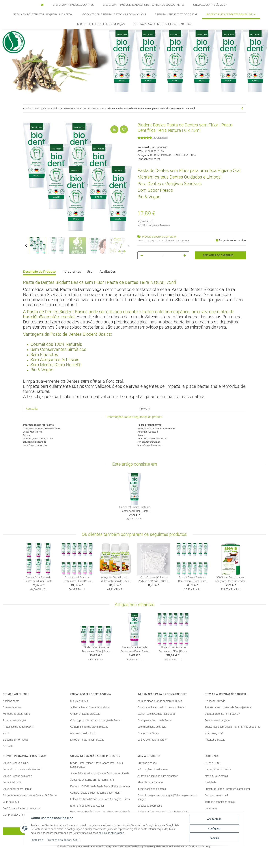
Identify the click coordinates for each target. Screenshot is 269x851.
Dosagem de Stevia (148, 733)
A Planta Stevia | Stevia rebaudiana (90, 707)
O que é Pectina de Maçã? (17, 775)
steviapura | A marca (216, 775)
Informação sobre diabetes (152, 769)
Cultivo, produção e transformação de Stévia (95, 720)
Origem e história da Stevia (85, 713)
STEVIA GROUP (213, 762)
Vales (6, 733)
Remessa (164, 225)
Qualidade (210, 782)
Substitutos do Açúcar (217, 720)
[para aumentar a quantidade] (185, 255)
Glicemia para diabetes (150, 782)
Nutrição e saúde (147, 762)
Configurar (214, 828)
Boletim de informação (16, 739)
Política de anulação (14, 720)
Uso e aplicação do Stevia (151, 726)
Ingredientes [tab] (71, 271)
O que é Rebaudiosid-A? (16, 762)
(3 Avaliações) (161, 137)
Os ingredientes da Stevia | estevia (89, 726)
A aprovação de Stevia (83, 733)
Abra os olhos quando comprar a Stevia (159, 701)
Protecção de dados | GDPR (63, 839)
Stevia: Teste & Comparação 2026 (156, 713)
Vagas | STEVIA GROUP (218, 769)
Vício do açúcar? (214, 733)
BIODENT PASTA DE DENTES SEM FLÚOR (173, 155)
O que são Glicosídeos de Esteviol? (22, 769)
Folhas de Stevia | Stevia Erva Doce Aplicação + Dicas (100, 799)
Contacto (8, 746)
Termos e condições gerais (220, 801)
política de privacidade (111, 832)
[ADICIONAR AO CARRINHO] (26, 120)
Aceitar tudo (214, 819)
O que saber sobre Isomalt (17, 788)
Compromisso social (216, 795)
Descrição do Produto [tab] (39, 271)
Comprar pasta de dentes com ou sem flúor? (95, 792)
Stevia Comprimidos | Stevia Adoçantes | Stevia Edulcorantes (96, 764)
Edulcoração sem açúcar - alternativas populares (232, 726)
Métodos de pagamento (16, 713)
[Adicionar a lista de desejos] (124, 129)
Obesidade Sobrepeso (149, 805)
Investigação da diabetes (151, 788)
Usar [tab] (90, 271)
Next (129, 245)
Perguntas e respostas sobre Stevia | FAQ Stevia (30, 795)
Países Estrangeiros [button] (180, 240)
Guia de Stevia (11, 801)
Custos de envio (12, 707)
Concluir (214, 838)
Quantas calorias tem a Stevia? (222, 713)
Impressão (37, 839)
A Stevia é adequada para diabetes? (157, 775)
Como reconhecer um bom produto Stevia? (161, 707)
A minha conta (11, 701)
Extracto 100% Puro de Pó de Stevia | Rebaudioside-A (100, 786)
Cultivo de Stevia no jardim (152, 739)
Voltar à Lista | (33, 108)
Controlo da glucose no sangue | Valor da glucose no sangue (167, 797)
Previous (26, 245)
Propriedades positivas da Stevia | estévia (228, 707)
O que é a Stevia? (79, 701)
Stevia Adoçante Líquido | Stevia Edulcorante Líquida (99, 773)
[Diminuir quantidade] (142, 255)
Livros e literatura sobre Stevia (87, 739)
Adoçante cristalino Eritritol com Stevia (92, 779)
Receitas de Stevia (215, 739)
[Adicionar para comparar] (114, 129)
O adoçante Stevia (215, 701)
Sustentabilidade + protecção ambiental (227, 788)
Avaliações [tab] (108, 271)
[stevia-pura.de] (42, 5)
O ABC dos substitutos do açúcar (21, 808)
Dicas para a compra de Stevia (154, 720)
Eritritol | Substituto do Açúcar (87, 805)
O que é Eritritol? (12, 782)
